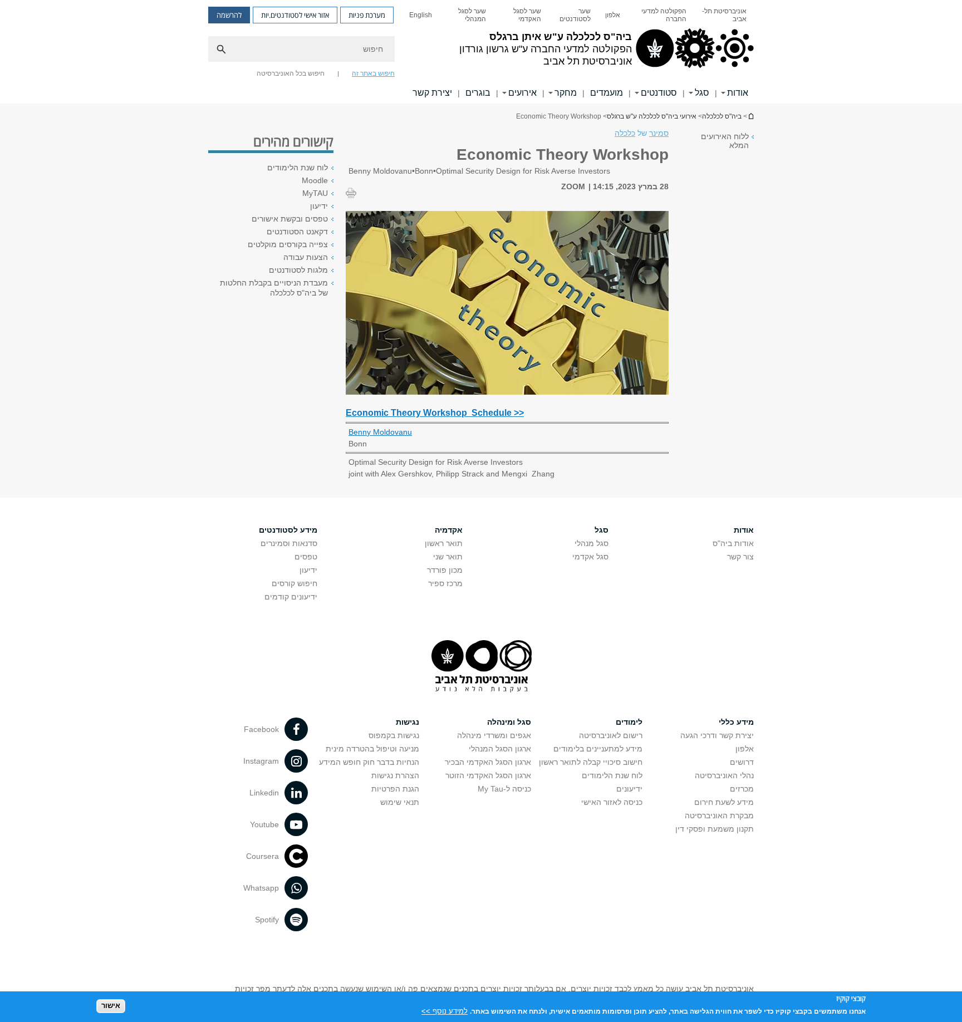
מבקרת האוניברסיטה (719, 815)
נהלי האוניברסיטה (724, 775)
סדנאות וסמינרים (289, 543)
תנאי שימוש (399, 802)
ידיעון (319, 206)
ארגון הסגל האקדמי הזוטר (488, 775)
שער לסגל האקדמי (527, 15)
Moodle (315, 180)
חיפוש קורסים (294, 583)
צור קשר (740, 556)
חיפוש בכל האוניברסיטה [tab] (291, 73)
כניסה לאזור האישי (611, 802)
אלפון (612, 15)
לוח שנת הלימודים (297, 167)
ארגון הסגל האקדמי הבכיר (488, 762)
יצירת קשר (432, 92)
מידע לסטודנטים (288, 529)
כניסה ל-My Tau (504, 788)
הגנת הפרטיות (395, 788)
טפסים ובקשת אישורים (290, 218)
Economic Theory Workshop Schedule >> (435, 412)
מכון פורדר (445, 570)
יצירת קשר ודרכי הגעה (717, 735)
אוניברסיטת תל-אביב (724, 15)
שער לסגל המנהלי (472, 15)
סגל (702, 92)
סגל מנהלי (591, 543)
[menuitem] (724, 15)
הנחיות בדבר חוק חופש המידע (369, 762)
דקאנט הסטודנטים (297, 231)
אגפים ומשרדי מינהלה (494, 735)
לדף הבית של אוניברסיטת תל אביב (750, 116)
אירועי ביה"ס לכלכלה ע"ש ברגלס (651, 116)
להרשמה (229, 15)
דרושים (742, 762)
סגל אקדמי (590, 556)
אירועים (522, 92)
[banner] (481, 52)
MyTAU (315, 193)
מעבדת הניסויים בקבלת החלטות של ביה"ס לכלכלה (274, 287)
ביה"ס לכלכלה (722, 116)
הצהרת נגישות (395, 775)
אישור (110, 1005)
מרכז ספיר (445, 583)
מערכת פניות (367, 15)
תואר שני (448, 556)
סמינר (659, 133)
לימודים (629, 722)
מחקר (565, 92)
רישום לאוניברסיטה (610, 735)
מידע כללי (736, 722)
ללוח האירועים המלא (725, 141)
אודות (737, 92)
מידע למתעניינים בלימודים (597, 748)
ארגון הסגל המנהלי (500, 748)
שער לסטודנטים (575, 15)
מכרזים (742, 788)
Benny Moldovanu (380, 432)
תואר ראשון (444, 543)
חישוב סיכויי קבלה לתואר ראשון (590, 762)
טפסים (306, 556)
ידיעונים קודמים (290, 596)
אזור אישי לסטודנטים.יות (295, 15)
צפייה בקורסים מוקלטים (288, 244)
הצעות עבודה (305, 257)
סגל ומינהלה (509, 722)
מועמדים (606, 92)
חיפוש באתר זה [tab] (373, 73)
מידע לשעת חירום (724, 802)
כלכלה (625, 133)
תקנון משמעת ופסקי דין (714, 828)
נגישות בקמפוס (394, 735)
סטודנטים (659, 92)
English (420, 15)
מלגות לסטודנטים (298, 270)
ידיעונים (629, 788)
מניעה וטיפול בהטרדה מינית (372, 748)
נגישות (407, 722)
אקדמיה (449, 529)
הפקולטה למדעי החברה (663, 15)
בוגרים (477, 92)
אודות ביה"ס (733, 543)
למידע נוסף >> (444, 1010)
